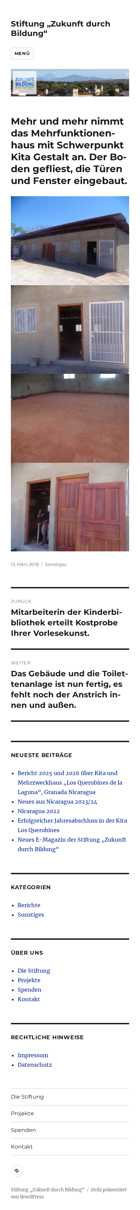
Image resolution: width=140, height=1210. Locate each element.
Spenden (29, 989)
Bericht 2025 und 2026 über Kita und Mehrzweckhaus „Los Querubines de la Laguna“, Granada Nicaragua (70, 782)
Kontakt (29, 999)
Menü (22, 53)
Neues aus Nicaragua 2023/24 (57, 801)
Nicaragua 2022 (39, 811)
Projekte (29, 980)
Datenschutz (35, 1064)
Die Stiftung (34, 970)
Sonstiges (55, 564)
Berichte (29, 905)
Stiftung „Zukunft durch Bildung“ (48, 1190)
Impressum (33, 1055)
